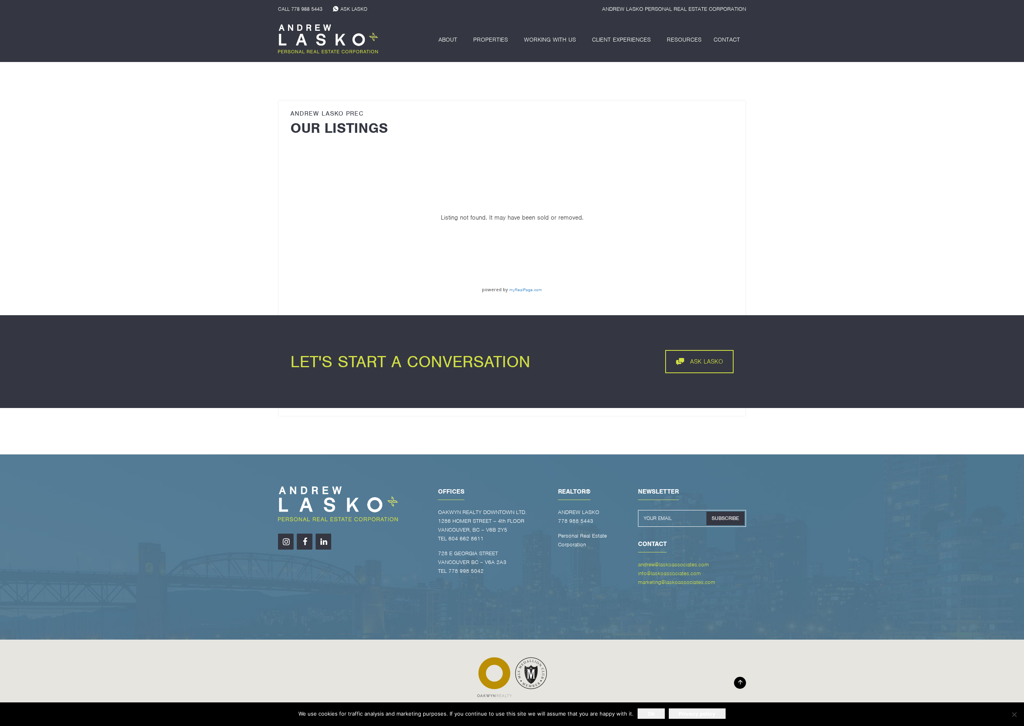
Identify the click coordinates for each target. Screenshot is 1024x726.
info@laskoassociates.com (669, 573)
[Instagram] (286, 542)
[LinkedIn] (323, 542)
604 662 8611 (466, 538)
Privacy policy (697, 713)
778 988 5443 (306, 9)
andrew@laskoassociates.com (673, 564)
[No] (1014, 714)
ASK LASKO (353, 9)
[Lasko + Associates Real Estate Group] (328, 39)
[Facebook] (304, 542)
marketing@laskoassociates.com (676, 582)
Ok (651, 713)
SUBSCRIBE (725, 518)
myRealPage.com (525, 289)
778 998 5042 (466, 571)
